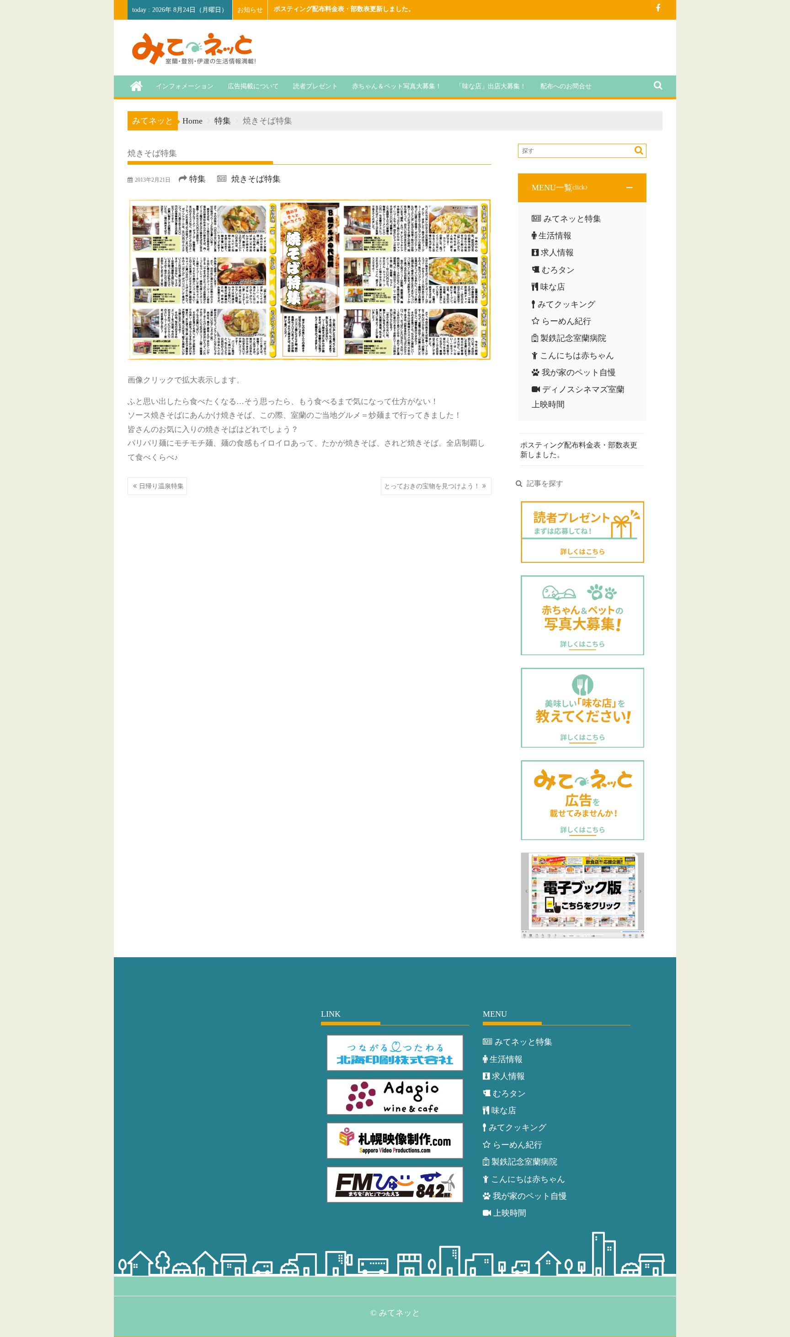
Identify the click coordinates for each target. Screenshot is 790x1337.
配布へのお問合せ (566, 86)
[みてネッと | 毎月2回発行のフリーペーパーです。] (136, 85)
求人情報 (557, 252)
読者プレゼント (315, 86)
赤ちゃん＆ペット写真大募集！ (397, 86)
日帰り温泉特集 (161, 486)
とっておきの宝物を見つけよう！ (432, 486)
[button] (582, 187)
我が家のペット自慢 (579, 372)
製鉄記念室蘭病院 (573, 338)
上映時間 (509, 1213)
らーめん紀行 (566, 321)
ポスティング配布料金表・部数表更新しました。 (344, 8)
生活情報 (555, 235)
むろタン (558, 270)
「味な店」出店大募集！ (491, 86)
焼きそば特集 (256, 178)
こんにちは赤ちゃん (577, 355)
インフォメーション (185, 86)
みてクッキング (566, 304)
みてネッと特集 (572, 218)
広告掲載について (253, 86)
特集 (197, 178)
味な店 (552, 286)
